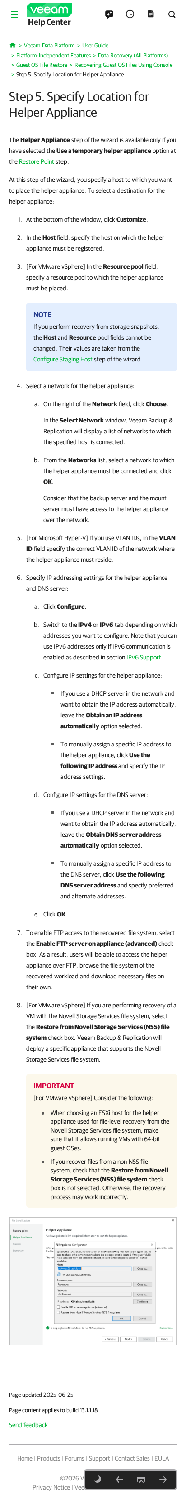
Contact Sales (132, 1458)
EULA (161, 1458)
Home (25, 1458)
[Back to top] (141, 1479)
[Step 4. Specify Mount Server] (119, 1479)
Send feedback (28, 1424)
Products (48, 1458)
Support (99, 1458)
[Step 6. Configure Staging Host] (163, 1479)
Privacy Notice (51, 1487)
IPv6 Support (143, 657)
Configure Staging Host (63, 359)
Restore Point (36, 161)
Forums (74, 1458)
